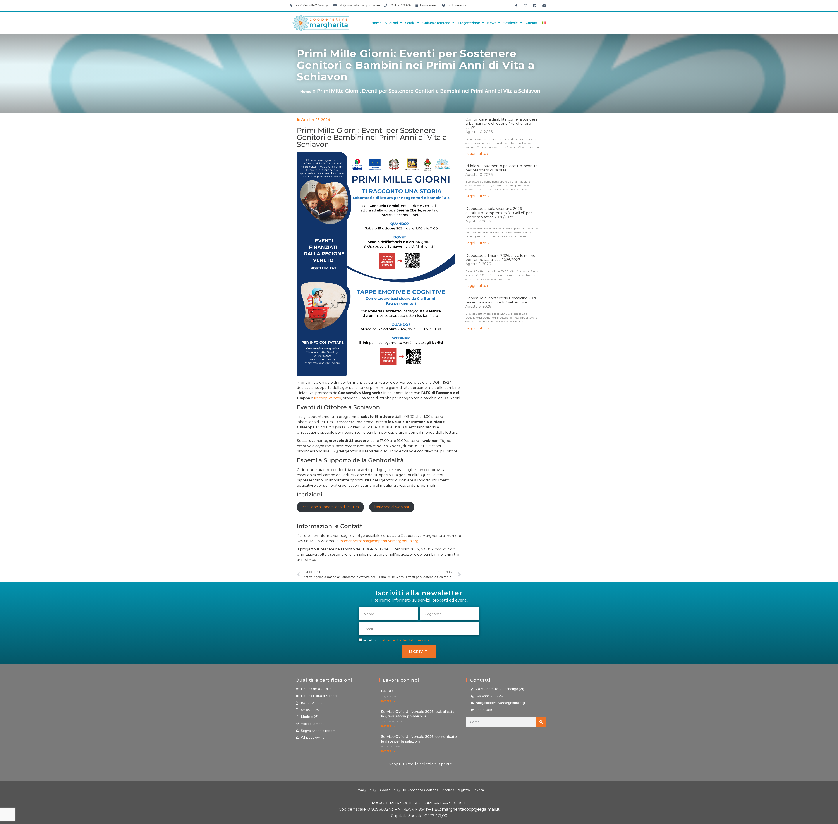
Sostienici (510, 23)
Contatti (532, 23)
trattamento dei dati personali (405, 640)
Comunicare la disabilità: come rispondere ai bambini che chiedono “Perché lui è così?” (501, 123)
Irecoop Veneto (327, 398)
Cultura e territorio (436, 23)
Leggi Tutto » (477, 154)
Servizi (410, 23)
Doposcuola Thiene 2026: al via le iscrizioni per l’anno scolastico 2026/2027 (501, 257)
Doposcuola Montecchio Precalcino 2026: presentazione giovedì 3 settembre (501, 300)
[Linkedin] (534, 5)
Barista (387, 691)
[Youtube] (544, 5)
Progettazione (469, 23)
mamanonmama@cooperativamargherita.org (379, 541)
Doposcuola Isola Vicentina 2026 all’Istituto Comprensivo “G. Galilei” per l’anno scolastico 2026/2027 (498, 213)
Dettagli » (388, 701)
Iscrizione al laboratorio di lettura (330, 507)
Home (376, 23)
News (491, 23)
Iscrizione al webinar (391, 507)
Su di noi (391, 23)
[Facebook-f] (516, 5)
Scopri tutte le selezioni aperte (420, 764)
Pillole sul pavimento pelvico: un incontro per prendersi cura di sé (501, 168)
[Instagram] (525, 5)
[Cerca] (541, 722)
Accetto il (397, 640)
